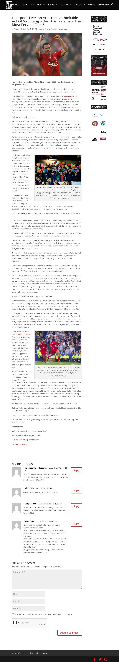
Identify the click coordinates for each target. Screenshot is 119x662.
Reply (76, 470)
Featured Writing (43, 29)
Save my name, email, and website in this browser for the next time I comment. (44, 614)
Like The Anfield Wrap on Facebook (25, 440)
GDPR (45, 653)
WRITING (51, 5)
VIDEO (40, 5)
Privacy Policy (34, 653)
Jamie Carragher (24, 334)
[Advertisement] (39, 449)
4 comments (62, 29)
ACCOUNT (65, 5)
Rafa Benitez (69, 96)
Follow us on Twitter (19, 444)
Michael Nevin (19, 29)
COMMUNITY (103, 5)
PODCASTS (27, 5)
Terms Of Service (19, 653)
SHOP (90, 5)
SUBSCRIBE (12, 5)
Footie (53, 29)
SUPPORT (78, 5)
